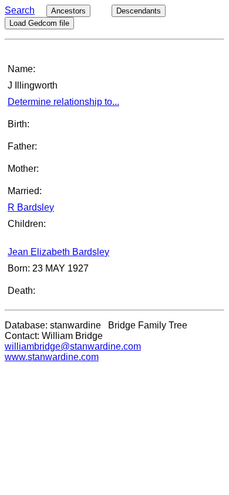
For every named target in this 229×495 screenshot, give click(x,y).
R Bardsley (31, 207)
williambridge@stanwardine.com (73, 346)
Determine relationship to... (63, 102)
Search (20, 10)
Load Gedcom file (39, 23)
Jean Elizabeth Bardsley (58, 252)
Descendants (138, 10)
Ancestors (68, 10)
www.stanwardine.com (52, 357)
